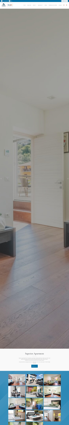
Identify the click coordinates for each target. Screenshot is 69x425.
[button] (1, 178)
